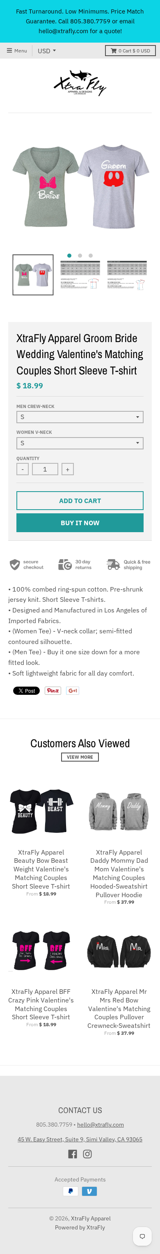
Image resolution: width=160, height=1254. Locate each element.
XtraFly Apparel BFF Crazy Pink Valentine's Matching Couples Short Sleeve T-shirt (41, 1004)
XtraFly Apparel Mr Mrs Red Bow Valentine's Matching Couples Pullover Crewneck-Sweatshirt (119, 1008)
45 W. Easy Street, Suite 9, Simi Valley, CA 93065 (80, 1139)
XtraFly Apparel (91, 1218)
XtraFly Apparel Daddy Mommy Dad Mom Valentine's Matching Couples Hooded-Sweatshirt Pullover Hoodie (119, 873)
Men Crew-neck (35, 406)
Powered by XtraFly (80, 1227)
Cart (134, 51)
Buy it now (80, 523)
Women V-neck (34, 432)
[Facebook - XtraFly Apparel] (73, 1154)
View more (80, 757)
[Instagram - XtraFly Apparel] (87, 1154)
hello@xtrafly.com (100, 1124)
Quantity (27, 458)
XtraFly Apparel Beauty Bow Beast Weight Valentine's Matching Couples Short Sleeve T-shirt (41, 869)
